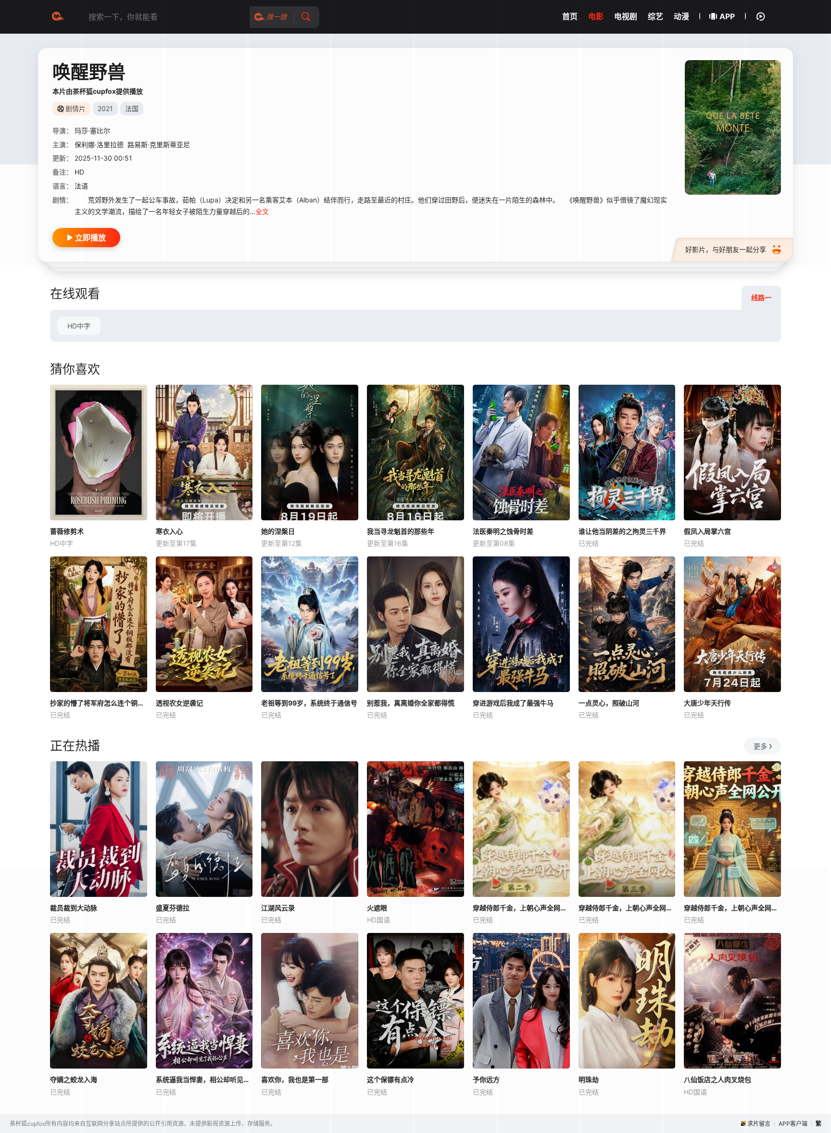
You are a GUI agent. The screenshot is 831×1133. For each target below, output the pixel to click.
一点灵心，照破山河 (609, 703)
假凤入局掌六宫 (707, 531)
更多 (760, 746)
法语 (81, 186)
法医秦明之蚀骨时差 (503, 531)
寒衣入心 (169, 531)
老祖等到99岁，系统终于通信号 (309, 703)
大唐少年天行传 (707, 703)
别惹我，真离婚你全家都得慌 (410, 703)
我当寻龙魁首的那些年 (400, 531)
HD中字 (78, 326)
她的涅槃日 (278, 531)
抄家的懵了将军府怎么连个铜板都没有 (98, 703)
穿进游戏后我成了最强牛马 (513, 703)
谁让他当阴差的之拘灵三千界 (622, 531)
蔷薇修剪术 (67, 531)
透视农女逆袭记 (179, 703)
